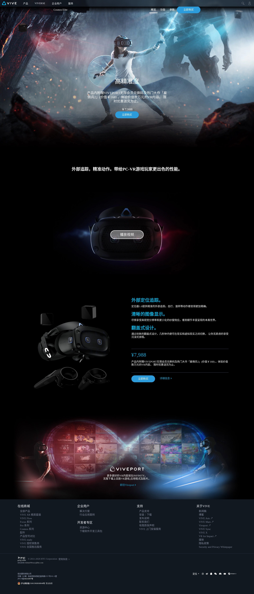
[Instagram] (203, 574)
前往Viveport (127, 485)
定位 (195, 574)
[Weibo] (207, 574)
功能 (162, 9)
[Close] (243, 3)
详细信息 (165, 378)
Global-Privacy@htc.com (34, 563)
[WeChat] (215, 574)
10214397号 (28, 579)
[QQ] (211, 574)
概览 (153, 9)
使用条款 (62, 559)
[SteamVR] (232, 574)
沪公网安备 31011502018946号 (33, 583)
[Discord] (220, 574)
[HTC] (22, 559)
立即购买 (188, 9)
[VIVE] (9, 3)
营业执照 (49, 583)
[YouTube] (225, 574)
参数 (172, 9)
